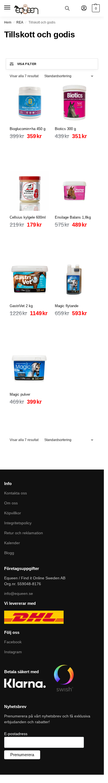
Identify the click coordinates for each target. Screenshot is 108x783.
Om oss (11, 503)
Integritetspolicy (18, 523)
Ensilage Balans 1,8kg (73, 217)
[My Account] (84, 8)
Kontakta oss (15, 493)
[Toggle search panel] (67, 8)
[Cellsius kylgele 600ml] (29, 191)
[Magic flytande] (74, 279)
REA (19, 22)
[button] (95, 8)
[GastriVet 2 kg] (29, 279)
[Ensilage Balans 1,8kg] (74, 191)
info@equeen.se (18, 593)
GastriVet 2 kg (21, 306)
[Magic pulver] (29, 368)
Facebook (13, 642)
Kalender (12, 543)
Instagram (13, 652)
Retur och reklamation (23, 533)
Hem (7, 22)
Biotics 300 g (65, 129)
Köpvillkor (12, 513)
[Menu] (7, 8)
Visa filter (27, 64)
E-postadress (15, 734)
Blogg (9, 553)
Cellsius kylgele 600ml (28, 217)
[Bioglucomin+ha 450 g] (29, 102)
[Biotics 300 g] (74, 102)
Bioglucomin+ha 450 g (27, 129)
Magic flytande (66, 306)
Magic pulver (20, 394)
